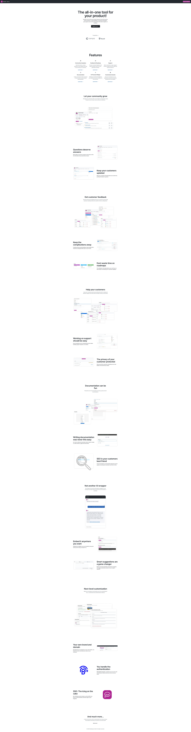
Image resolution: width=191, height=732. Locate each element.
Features (8, 1)
